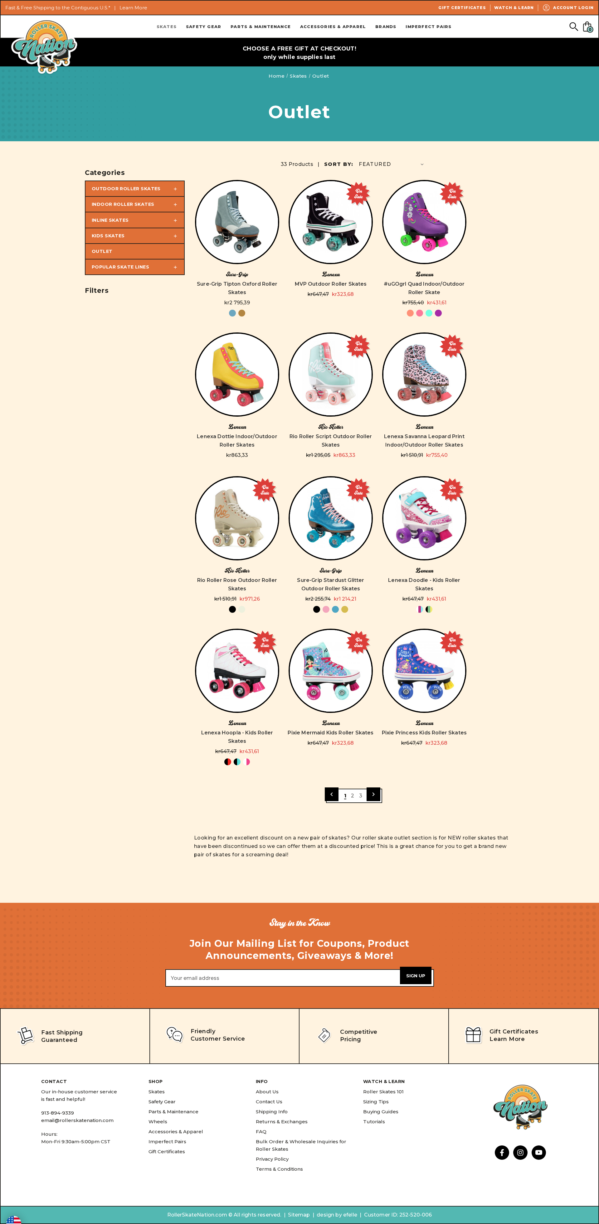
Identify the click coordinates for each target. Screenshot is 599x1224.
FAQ (261, 1131)
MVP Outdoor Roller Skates (331, 284)
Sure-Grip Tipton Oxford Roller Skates (237, 288)
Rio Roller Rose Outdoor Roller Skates (237, 584)
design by (329, 1215)
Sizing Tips (376, 1102)
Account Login (573, 7)
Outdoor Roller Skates (126, 188)
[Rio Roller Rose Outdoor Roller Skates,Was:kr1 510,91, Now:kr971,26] (237, 518)
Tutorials (374, 1122)
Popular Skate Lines (120, 267)
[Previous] (331, 794)
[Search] (574, 26)
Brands (385, 26)
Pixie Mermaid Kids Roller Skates (330, 733)
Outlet (102, 251)
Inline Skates (110, 220)
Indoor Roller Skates (123, 204)
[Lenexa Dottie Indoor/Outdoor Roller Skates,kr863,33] (237, 374)
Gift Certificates (462, 7)
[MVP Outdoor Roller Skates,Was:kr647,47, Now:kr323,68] (331, 222)
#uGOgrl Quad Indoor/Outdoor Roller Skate (424, 288)
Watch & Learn (514, 7)
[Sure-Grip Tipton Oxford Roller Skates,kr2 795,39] (237, 222)
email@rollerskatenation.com (77, 1120)
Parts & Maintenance (261, 26)
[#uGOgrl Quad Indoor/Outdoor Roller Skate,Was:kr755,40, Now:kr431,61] (424, 222)
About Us (267, 1092)
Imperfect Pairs (428, 26)
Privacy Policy (272, 1159)
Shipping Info (272, 1112)
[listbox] (391, 164)
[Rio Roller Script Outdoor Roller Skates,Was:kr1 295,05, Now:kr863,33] (331, 374)
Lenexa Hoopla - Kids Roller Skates (237, 737)
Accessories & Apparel (333, 26)
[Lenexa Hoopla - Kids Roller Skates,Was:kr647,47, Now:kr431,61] (237, 671)
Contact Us (269, 1102)
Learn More (133, 8)
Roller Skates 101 (383, 1092)
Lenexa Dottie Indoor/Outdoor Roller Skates (237, 440)
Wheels (158, 1122)
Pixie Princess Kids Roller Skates (424, 733)
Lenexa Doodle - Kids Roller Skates (424, 584)
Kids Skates (108, 236)
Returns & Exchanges (282, 1122)
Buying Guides (380, 1112)
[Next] (373, 794)
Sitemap (299, 1215)
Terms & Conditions (279, 1169)
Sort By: (338, 164)
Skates (167, 26)
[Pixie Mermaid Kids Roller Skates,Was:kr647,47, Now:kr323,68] (331, 671)
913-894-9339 (57, 1113)
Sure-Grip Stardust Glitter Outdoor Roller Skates (330, 584)
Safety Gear (203, 26)
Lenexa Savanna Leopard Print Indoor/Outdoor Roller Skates (424, 440)
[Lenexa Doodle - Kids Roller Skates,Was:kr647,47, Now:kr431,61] (424, 518)
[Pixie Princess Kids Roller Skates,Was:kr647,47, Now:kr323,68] (424, 671)
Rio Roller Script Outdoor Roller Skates (331, 440)
